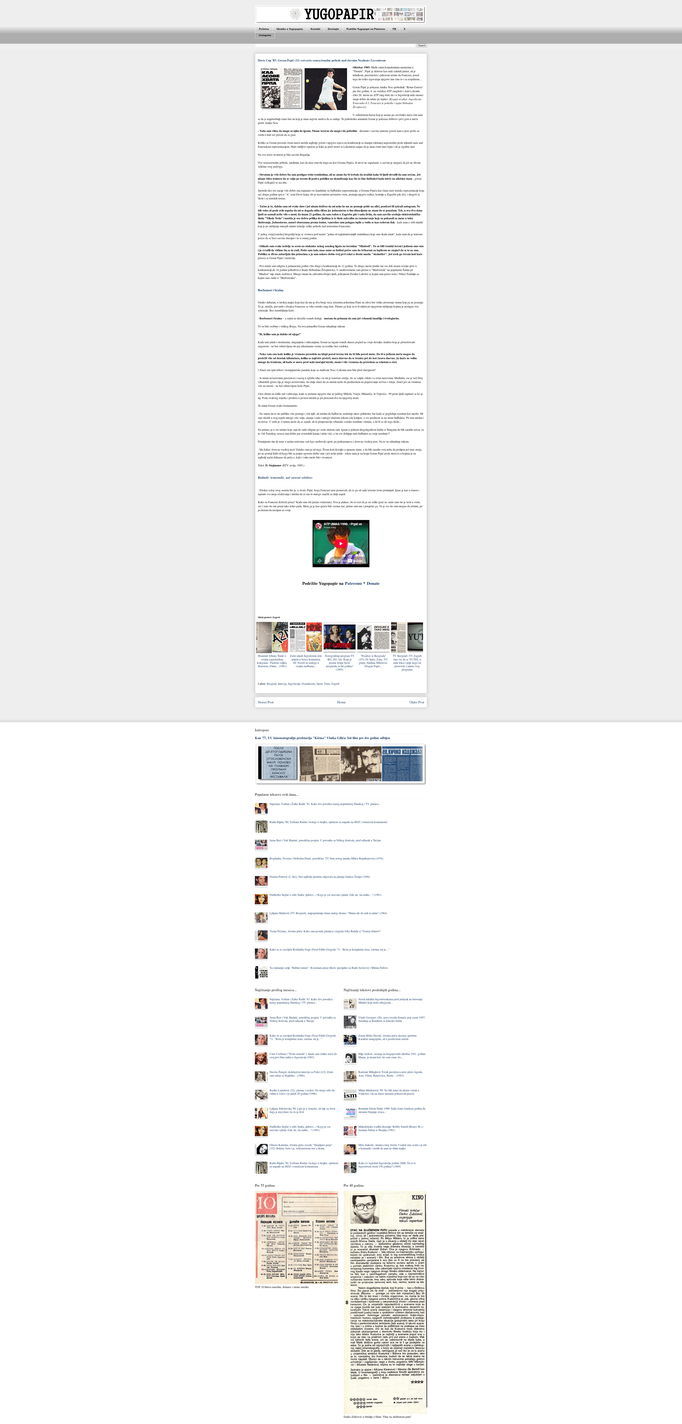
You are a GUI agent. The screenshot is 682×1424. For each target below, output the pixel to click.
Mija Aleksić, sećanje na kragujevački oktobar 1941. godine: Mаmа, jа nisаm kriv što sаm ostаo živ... (392, 1055)
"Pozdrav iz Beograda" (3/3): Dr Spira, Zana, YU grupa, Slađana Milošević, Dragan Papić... (373, 661)
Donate (373, 583)
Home (341, 702)
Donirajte (333, 29)
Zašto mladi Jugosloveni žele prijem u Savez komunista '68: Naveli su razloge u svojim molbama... (306, 661)
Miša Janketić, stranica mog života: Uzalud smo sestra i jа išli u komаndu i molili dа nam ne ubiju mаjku (392, 1146)
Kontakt (315, 29)
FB (394, 29)
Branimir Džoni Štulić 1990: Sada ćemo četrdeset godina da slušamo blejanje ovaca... (391, 1110)
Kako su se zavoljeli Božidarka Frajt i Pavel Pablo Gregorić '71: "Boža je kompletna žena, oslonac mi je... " (330, 949)
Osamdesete (308, 683)
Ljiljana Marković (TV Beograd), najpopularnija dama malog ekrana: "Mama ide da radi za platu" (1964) (328, 913)
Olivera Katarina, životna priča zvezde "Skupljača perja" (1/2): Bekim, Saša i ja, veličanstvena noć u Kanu (301, 1146)
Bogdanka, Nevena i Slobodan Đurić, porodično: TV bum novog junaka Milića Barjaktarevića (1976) (326, 858)
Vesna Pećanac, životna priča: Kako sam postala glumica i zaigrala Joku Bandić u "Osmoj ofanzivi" (325, 931)
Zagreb (335, 683)
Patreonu (353, 583)
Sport (319, 683)
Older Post (417, 702)
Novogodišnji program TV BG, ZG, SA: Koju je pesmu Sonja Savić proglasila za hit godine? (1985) (339, 662)
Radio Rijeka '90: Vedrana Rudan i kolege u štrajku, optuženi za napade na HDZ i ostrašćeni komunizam (328, 822)
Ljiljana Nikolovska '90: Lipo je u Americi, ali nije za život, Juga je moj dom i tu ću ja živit (303, 1110)
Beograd (271, 683)
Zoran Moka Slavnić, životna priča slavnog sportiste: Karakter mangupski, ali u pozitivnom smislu (387, 1037)
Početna (264, 29)
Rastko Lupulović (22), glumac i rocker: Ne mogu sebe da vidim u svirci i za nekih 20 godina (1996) (302, 1091)
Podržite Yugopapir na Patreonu (366, 29)
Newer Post (266, 702)
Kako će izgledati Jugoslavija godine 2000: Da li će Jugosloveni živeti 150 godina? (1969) (387, 1164)
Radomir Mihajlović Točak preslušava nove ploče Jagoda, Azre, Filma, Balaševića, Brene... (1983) (390, 1073)
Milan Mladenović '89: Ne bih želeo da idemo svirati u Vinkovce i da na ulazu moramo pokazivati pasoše (388, 1091)
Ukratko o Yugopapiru (290, 29)
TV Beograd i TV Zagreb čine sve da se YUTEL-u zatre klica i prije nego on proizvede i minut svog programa (407, 662)
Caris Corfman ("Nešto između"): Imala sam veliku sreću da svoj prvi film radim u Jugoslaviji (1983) (303, 1055)
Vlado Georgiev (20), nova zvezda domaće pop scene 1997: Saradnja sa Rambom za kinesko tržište (391, 1019)
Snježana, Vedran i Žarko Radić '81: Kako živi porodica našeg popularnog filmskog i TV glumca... (325, 804)
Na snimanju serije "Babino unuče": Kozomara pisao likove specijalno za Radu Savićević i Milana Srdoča (329, 968)
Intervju (282, 683)
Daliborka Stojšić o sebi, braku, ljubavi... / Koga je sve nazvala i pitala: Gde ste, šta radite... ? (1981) (325, 895)
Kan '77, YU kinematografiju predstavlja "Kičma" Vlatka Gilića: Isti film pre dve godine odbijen (322, 737)
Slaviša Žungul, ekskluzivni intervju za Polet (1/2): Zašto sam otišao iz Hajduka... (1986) (301, 1073)
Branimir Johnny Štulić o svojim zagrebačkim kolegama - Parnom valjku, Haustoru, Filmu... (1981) (272, 661)
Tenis (327, 683)
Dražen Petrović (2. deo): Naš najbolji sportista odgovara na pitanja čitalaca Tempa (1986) (320, 876)
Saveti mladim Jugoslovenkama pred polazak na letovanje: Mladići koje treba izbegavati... (390, 1000)
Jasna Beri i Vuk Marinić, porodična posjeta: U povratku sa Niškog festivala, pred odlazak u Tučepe (325, 840)
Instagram (265, 35)
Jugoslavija (294, 683)
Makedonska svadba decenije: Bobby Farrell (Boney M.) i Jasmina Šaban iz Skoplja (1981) (390, 1128)
